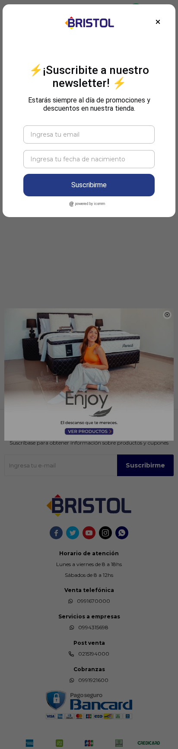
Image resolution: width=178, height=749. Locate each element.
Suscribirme (89, 185)
